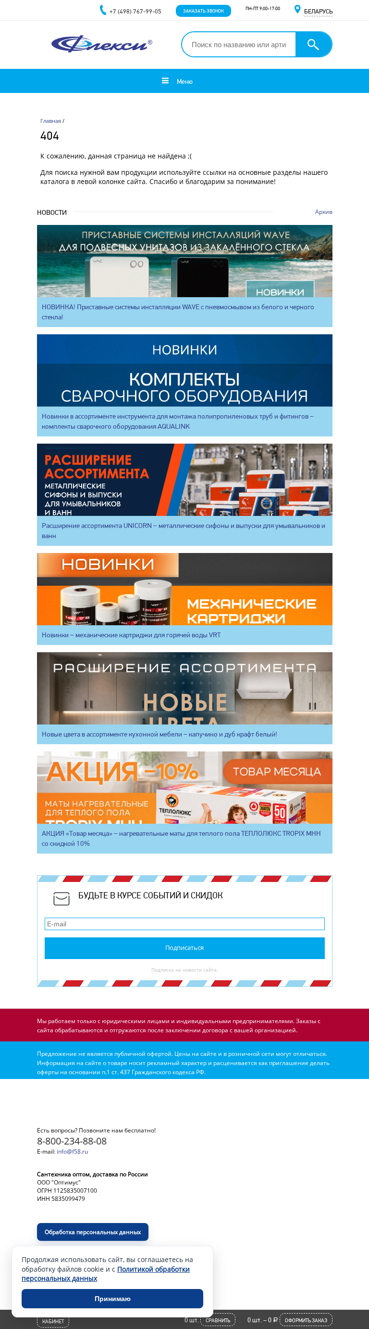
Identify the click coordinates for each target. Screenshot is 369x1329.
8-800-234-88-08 (72, 1140)
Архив (323, 212)
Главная (50, 120)
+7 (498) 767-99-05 (135, 11)
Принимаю (113, 1299)
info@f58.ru (72, 1151)
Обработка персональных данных (93, 1232)
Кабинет (53, 1321)
